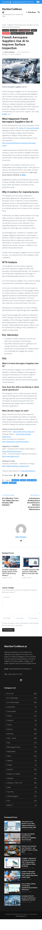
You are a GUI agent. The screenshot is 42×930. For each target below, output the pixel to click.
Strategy (5, 483)
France (34, 30)
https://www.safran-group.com (23, 432)
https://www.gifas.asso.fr (10, 456)
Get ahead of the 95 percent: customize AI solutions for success (29, 898)
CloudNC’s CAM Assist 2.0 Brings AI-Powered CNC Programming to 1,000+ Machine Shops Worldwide (29, 862)
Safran (21, 128)
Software (10, 25)
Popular (23, 480)
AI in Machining (24, 30)
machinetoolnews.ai (28, 471)
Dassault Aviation (33, 128)
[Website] (21, 541)
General (5, 30)
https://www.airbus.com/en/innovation (15, 442)
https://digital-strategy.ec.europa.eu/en (15, 466)
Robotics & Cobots (17, 33)
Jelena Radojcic (9, 52)
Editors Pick (15, 480)
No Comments (24, 52)
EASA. (24, 175)
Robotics (6, 33)
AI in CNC (13, 30)
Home (4, 25)
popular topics (31, 480)
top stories (12, 483)
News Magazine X (21, 916)
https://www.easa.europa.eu (12, 451)
